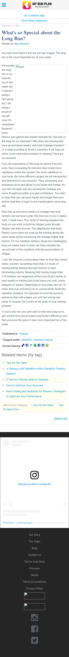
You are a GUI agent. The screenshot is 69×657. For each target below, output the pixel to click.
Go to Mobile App (34, 15)
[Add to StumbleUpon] (35, 345)
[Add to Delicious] (23, 345)
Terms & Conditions (34, 581)
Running (38, 339)
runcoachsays (24, 522)
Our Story (34, 534)
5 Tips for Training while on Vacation (27, 379)
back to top (60, 418)
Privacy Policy (34, 588)
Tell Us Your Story (34, 561)
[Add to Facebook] (39, 345)
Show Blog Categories (34, 20)
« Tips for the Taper (42, 405)
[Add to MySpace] (43, 345)
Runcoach (8, 522)
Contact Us (34, 555)
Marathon (26, 339)
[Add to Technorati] (47, 345)
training (48, 339)
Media (34, 575)
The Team (34, 541)
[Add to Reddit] (31, 345)
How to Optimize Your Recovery (24, 385)
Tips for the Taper (16, 362)
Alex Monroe (21, 43)
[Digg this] (27, 345)
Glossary (34, 568)
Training (23, 333)
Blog (34, 548)
